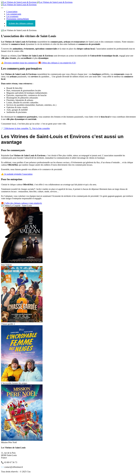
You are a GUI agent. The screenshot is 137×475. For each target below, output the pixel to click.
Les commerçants (13, 14)
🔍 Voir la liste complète (39, 128)
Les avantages (12, 16)
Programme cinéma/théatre (17, 19)
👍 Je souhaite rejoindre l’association (17, 174)
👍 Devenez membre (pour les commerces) (19, 63)
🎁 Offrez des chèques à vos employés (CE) (57, 63)
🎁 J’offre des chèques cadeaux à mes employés (21, 203)
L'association (11, 11)
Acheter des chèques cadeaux (20, 23)
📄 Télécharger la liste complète (15, 128)
